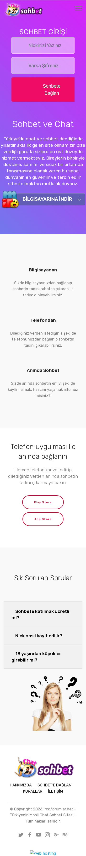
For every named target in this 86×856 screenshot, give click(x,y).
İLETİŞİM (55, 791)
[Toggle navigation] (78, 8)
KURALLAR (32, 791)
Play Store (43, 502)
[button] (43, 613)
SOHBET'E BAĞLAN (54, 785)
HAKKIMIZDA (21, 785)
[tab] (43, 614)
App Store (43, 519)
